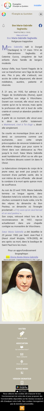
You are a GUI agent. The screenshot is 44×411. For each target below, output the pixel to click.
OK (22, 408)
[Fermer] (2, 5)
